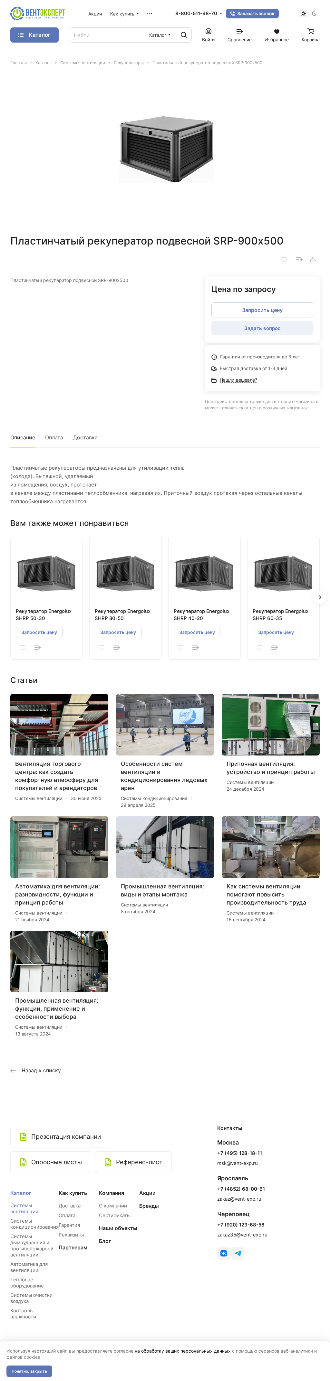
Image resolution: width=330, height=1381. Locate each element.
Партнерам (73, 1247)
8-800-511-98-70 (196, 13)
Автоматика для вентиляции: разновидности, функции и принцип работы (57, 894)
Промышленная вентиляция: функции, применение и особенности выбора (56, 1008)
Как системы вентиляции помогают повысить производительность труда (266, 894)
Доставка (85, 437)
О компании (113, 1206)
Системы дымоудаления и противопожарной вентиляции (31, 1245)
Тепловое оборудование (27, 1282)
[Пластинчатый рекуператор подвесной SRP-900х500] (165, 150)
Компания (111, 1193)
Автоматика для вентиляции (29, 1267)
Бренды (149, 1206)
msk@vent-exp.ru (237, 1163)
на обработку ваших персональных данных (183, 1351)
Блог (105, 1241)
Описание (22, 437)
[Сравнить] (299, 259)
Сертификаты (115, 1215)
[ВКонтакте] (223, 1253)
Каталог (20, 1193)
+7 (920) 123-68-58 (241, 1225)
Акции (147, 1193)
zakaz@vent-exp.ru (239, 1199)
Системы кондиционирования (34, 1224)
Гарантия (69, 1225)
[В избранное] (284, 259)
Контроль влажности (23, 1313)
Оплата (54, 437)
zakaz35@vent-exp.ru (242, 1235)
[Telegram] (237, 1253)
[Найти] (184, 35)
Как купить (73, 1193)
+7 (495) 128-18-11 (239, 1153)
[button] (319, 597)
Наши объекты (118, 1228)
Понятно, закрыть (29, 1371)
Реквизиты (71, 1235)
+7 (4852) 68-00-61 (241, 1189)
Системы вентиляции (24, 1208)
